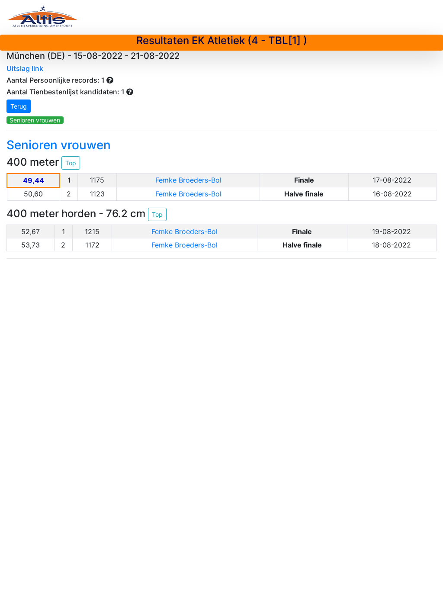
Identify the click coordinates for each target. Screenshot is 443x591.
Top (70, 163)
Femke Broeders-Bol (188, 180)
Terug (18, 106)
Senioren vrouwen (35, 120)
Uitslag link (24, 68)
